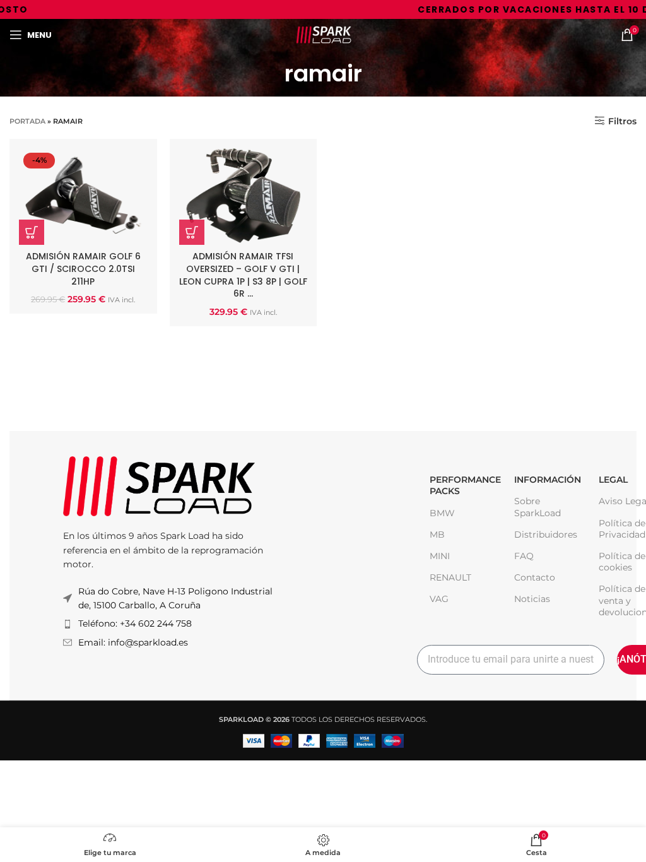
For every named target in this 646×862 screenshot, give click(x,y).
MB (437, 534)
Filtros (622, 120)
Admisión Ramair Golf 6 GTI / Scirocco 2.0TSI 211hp (83, 268)
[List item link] (170, 623)
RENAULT (450, 577)
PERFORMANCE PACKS (459, 485)
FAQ (524, 556)
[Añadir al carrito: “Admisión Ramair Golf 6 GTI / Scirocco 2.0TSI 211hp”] (31, 232)
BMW (442, 513)
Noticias (532, 599)
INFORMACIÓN (543, 479)
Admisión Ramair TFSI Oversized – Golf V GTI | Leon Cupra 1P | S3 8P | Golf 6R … (243, 275)
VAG (439, 599)
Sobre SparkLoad (537, 506)
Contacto (534, 577)
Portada (27, 121)
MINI (440, 556)
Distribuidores (543, 534)
